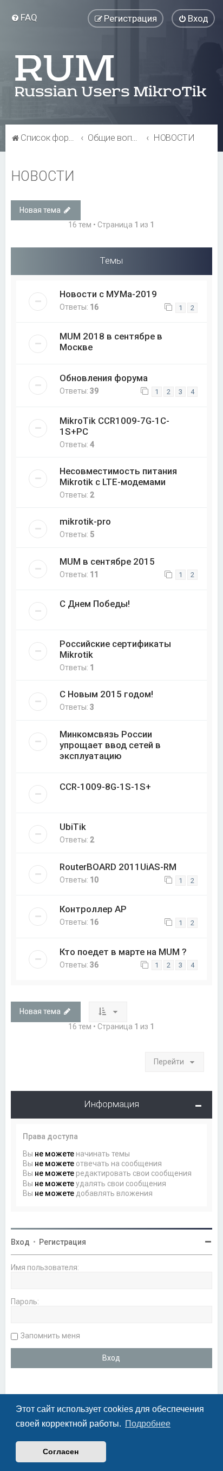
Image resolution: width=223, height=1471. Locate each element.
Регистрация (62, 1242)
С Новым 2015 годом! (106, 694)
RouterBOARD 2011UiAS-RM (118, 866)
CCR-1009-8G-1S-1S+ (105, 786)
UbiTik (73, 826)
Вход (20, 1242)
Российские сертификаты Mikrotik (115, 649)
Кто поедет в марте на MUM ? (123, 951)
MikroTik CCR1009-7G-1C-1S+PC (114, 426)
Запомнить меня (50, 1335)
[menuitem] (24, 17)
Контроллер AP (93, 909)
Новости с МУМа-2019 (108, 294)
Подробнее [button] (147, 1423)
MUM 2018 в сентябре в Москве (111, 341)
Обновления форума (104, 377)
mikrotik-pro (85, 521)
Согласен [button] (60, 1451)
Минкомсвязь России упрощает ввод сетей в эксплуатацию (110, 745)
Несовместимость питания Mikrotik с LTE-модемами (118, 476)
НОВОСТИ (42, 176)
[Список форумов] (111, 75)
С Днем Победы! (95, 603)
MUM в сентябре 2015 (107, 561)
